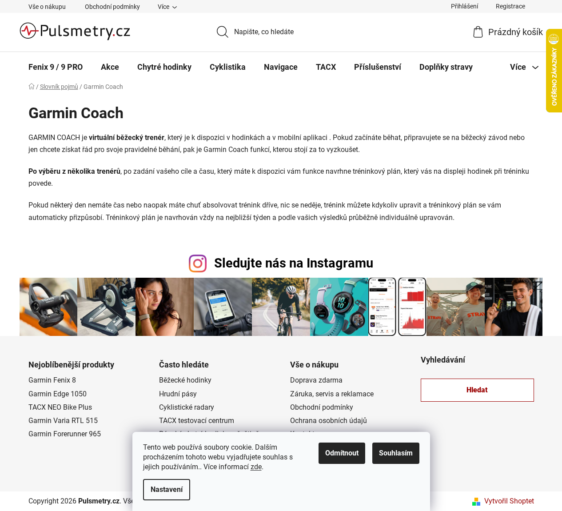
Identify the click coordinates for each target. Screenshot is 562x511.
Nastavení (167, 489)
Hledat (477, 390)
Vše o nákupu (47, 6)
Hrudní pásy (178, 394)
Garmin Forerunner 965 (64, 434)
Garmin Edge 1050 (57, 394)
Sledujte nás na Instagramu (293, 263)
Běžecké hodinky (185, 380)
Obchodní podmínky (112, 6)
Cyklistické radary (186, 407)
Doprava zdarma (316, 380)
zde (256, 467)
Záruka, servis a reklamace (332, 394)
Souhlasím (396, 453)
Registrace (510, 6)
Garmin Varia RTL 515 (63, 420)
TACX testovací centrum (196, 420)
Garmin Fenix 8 (52, 380)
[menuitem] (56, 67)
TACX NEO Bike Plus (60, 407)
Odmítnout (342, 453)
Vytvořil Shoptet (509, 501)
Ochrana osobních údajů (328, 420)
